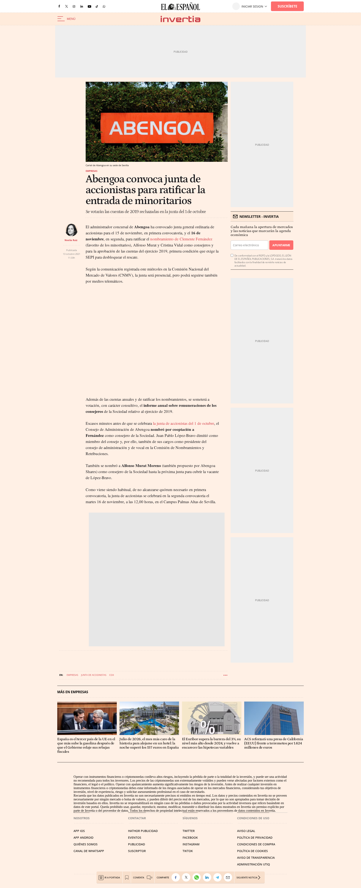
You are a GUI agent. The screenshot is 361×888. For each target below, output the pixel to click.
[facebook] (59, 6)
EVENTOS (134, 838)
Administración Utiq (253, 864)
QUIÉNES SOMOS (86, 844)
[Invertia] (180, 18)
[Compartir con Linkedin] (208, 877)
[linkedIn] (81, 6)
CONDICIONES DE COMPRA (256, 844)
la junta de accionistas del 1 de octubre (183, 423)
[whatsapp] (104, 6)
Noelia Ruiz (71, 240)
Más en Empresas (72, 692)
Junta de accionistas (93, 674)
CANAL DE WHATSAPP (89, 851)
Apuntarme (281, 245)
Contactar (137, 818)
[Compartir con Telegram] (218, 877)
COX (111, 674)
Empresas (91, 171)
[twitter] (66, 6)
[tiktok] (96, 6)
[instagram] (74, 6)
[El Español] (180, 6)
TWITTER (189, 831)
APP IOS (79, 831)
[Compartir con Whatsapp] (197, 877)
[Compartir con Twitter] (187, 877)
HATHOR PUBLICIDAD (143, 831)
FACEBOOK (190, 838)
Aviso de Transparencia (256, 858)
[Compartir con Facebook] (177, 877)
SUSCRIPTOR (137, 851)
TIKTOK (188, 851)
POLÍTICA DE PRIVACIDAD (254, 838)
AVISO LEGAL (246, 831)
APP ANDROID (83, 838)
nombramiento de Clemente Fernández (181, 238)
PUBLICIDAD (136, 844)
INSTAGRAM (191, 844)
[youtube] (89, 6)
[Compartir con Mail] (229, 877)
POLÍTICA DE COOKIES (252, 851)
